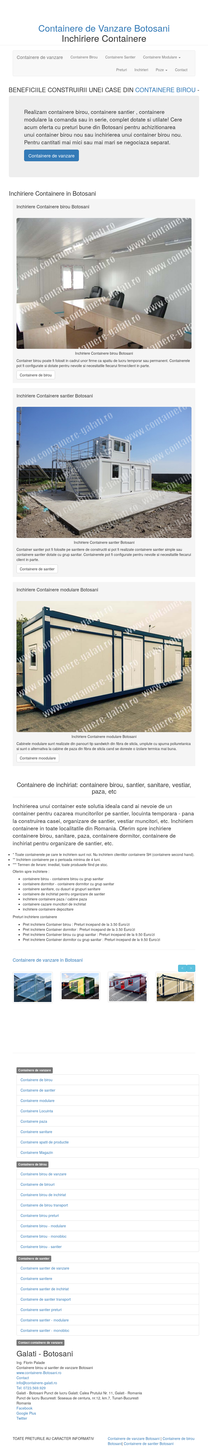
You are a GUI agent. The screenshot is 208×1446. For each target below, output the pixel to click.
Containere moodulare (38, 757)
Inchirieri (141, 69)
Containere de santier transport (46, 1299)
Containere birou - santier (41, 1246)
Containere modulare (38, 1100)
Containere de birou (36, 374)
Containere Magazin (37, 1152)
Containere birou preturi (40, 1215)
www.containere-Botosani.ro (38, 1372)
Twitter (21, 1418)
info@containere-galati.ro (36, 1382)
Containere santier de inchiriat (45, 1288)
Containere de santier (37, 568)
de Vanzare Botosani (127, 27)
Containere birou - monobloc (43, 1236)
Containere (61, 27)
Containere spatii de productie (45, 1141)
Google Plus (26, 1413)
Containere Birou (84, 56)
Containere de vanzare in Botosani (48, 959)
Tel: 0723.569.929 (31, 1387)
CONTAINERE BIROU (166, 89)
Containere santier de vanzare (45, 1268)
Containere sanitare (36, 1131)
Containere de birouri (38, 1184)
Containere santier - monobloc (45, 1330)
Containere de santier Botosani (149, 1443)
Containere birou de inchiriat (43, 1194)
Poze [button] (160, 69)
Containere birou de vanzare (43, 1173)
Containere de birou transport (44, 1205)
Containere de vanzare (40, 57)
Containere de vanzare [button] (51, 155)
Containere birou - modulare (43, 1225)
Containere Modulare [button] (160, 56)
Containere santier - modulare (45, 1319)
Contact (181, 69)
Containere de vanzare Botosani (134, 1438)
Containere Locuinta (37, 1110)
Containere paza (34, 1121)
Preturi (123, 69)
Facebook (24, 1408)
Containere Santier (120, 56)
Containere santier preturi (41, 1309)
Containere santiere (36, 1278)
